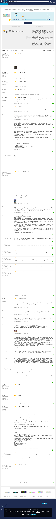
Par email (45, 503)
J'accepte (33, 514)
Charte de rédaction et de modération (15, 19)
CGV (1, 503)
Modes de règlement (31, 504)
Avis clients (4, 503)
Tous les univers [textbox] (11, 1)
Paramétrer (28, 514)
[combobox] (12, 1)
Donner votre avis (27, 23)
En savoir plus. (38, 512)
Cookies (9, 504)
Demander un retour (31, 505)
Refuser (22, 514)
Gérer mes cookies (3, 505)
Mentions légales (3, 506)
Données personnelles (4, 504)
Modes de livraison (31, 503)
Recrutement (16, 503)
